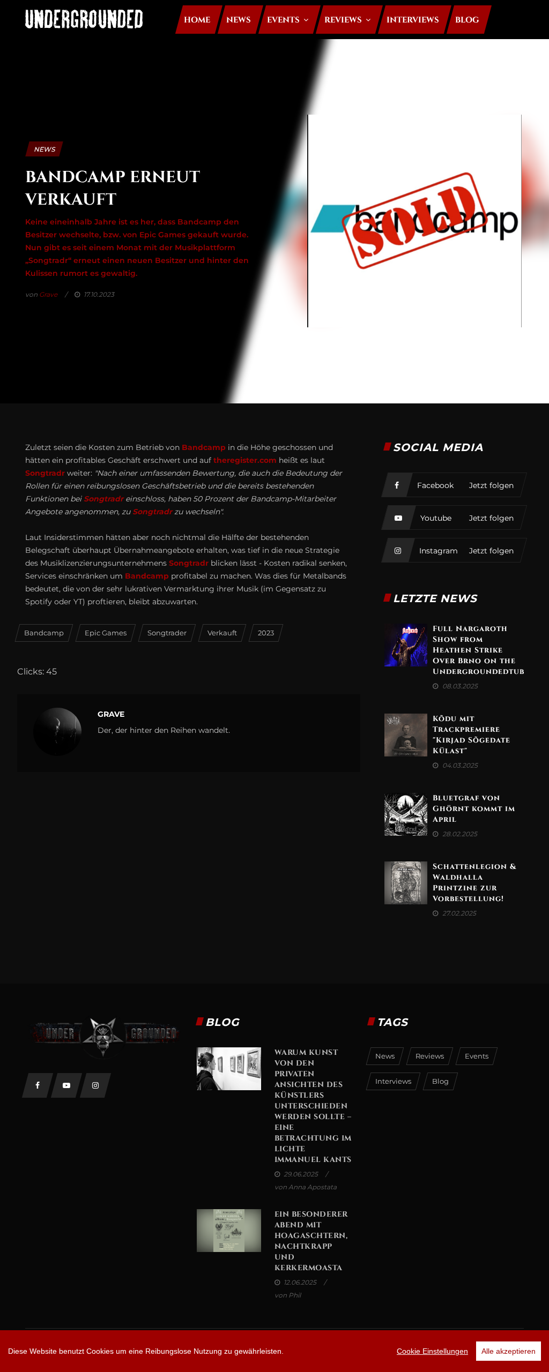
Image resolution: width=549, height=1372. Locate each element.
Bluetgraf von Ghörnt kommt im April (474, 808)
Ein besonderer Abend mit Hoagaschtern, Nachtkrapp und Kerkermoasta (311, 1241)
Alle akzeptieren (508, 1351)
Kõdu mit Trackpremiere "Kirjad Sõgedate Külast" (471, 735)
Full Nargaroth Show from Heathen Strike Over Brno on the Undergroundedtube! (482, 650)
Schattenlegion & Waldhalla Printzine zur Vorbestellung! (474, 882)
